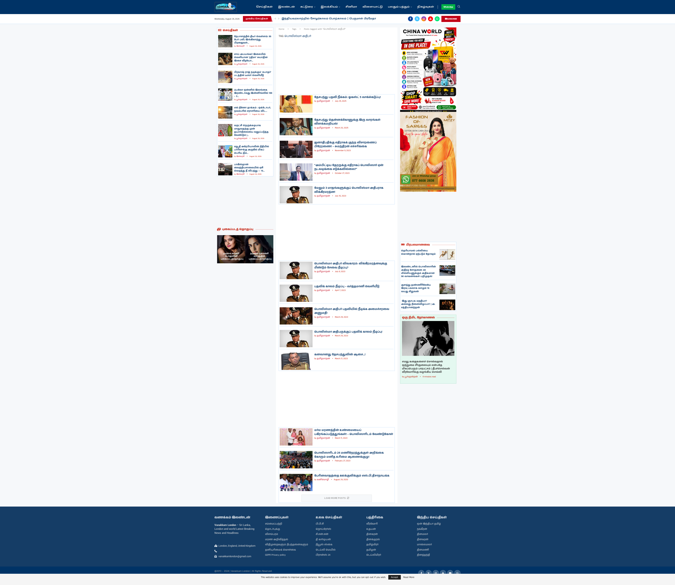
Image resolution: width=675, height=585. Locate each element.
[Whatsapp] (437, 18)
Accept (394, 577)
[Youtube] (430, 18)
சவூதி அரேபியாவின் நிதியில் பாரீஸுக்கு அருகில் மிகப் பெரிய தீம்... (251, 150)
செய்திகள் (264, 7)
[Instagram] (423, 18)
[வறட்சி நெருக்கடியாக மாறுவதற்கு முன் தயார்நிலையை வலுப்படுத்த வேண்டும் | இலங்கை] (225, 130)
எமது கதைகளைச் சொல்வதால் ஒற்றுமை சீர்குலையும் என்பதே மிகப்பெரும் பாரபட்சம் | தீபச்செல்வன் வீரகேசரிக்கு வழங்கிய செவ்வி (426, 367)
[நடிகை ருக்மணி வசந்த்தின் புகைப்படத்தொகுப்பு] (259, 249)
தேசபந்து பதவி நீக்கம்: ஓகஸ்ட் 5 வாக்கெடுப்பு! (347, 97)
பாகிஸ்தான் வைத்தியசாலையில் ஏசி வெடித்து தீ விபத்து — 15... (249, 168)
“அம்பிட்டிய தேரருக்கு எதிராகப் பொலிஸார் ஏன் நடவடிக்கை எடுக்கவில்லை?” (348, 167)
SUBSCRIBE (452, 18)
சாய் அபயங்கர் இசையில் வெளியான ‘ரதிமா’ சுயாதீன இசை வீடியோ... (251, 57)
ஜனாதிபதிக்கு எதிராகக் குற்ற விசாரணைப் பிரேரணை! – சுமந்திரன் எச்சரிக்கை (345, 144)
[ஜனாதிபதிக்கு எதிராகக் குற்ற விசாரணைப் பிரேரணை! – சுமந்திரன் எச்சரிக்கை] (296, 149)
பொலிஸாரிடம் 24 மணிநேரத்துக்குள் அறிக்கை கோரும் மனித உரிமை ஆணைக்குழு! (349, 455)
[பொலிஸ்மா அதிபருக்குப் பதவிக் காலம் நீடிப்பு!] (296, 338)
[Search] (459, 7)
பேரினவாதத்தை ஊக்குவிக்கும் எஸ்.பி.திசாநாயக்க (351, 476)
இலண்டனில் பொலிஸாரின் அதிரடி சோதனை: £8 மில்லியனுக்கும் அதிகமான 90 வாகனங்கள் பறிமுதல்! (418, 271)
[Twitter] (417, 18)
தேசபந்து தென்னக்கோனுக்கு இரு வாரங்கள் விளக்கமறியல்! (347, 122)
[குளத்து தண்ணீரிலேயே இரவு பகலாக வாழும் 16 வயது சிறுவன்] (447, 289)
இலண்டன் (286, 7)
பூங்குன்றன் (241, 64)
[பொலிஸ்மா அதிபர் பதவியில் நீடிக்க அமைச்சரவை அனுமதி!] (296, 316)
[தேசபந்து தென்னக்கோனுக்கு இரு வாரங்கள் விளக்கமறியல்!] (296, 126)
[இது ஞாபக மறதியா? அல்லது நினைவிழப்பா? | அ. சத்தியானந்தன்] (447, 305)
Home (281, 29)
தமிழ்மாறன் (323, 101)
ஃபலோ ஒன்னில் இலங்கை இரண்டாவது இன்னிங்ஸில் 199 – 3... (253, 93)
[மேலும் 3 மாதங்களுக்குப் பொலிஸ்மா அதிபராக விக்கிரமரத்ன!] (296, 194)
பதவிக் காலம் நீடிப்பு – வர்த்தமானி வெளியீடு (346, 286)
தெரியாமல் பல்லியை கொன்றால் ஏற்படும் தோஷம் (418, 252)
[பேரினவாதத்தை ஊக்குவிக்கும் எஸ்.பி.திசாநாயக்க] (296, 482)
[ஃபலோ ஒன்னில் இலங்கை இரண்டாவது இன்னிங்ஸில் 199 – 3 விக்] (225, 94)
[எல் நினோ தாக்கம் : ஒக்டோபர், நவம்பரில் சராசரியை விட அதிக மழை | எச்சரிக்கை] (225, 112)
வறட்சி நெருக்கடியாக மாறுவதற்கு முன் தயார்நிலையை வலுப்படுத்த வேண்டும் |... (251, 130)
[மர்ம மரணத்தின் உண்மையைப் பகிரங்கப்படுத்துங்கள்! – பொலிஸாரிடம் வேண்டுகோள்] (296, 437)
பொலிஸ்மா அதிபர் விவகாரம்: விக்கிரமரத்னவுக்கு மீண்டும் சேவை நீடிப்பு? (350, 265)
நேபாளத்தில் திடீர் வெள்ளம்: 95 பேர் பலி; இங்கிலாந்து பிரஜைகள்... (252, 39)
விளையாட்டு (372, 7)
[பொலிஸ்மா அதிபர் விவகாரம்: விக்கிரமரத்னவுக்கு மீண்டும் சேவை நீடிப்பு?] (296, 270)
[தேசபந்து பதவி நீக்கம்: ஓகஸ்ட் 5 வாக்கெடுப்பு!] (296, 104)
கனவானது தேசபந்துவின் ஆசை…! (339, 354)
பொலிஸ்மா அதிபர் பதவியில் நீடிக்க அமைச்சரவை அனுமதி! (351, 311)
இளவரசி (240, 46)
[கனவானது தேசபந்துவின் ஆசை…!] (296, 361)
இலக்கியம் (329, 7)
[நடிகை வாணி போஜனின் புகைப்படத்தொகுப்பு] (231, 249)
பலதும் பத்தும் (399, 7)
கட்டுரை (306, 7)
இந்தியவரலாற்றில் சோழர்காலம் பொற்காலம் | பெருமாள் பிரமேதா (329, 18)
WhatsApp (448, 6)
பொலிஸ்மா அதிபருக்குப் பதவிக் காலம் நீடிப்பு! (348, 332)
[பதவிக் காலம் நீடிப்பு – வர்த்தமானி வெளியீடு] (296, 293)
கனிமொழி (323, 479)
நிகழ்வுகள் (425, 7)
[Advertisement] (245, 202)
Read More (408, 577)
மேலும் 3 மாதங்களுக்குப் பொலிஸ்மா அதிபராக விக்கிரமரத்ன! (348, 190)
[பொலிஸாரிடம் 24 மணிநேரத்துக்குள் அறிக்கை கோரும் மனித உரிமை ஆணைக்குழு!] (296, 459)
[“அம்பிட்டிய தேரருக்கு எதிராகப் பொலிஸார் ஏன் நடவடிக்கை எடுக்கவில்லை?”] (296, 172)
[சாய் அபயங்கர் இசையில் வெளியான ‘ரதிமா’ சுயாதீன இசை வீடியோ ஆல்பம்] (225, 59)
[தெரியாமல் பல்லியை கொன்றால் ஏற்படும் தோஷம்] (447, 254)
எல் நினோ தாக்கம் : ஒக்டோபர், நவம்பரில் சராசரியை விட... (252, 109)
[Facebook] (410, 18)
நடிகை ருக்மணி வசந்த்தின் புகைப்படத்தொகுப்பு (260, 256)
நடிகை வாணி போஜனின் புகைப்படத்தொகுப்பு (232, 256)
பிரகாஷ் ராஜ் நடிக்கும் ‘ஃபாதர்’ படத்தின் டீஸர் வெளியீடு (252, 74)
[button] (275, 19)
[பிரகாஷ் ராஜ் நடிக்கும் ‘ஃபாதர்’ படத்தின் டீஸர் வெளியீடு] (225, 77)
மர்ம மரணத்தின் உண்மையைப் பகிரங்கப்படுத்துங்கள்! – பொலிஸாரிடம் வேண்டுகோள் (353, 432)
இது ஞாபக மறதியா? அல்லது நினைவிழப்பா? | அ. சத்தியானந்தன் (418, 304)
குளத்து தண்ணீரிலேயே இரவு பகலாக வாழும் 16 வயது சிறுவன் (416, 288)
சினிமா (351, 7)
